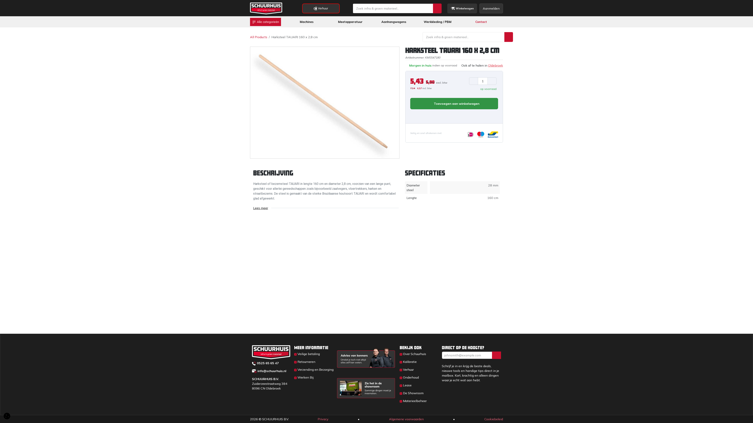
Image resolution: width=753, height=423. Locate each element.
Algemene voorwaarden (406, 419)
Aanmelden (491, 8)
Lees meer (260, 208)
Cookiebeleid (493, 419)
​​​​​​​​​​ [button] (496, 355)
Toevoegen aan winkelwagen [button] (456, 104)
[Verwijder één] (473, 81)
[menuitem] (306, 22)
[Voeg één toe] (492, 81)
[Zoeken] (437, 8)
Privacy (323, 419)
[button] (413, 115)
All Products (258, 37)
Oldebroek (495, 65)
